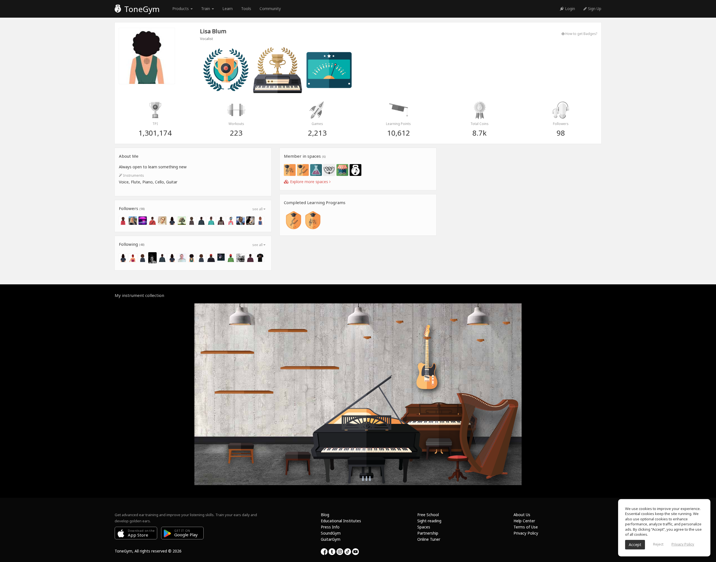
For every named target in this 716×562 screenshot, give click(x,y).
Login (569, 8)
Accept (635, 544)
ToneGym (141, 9)
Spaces (423, 527)
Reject (658, 544)
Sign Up (594, 8)
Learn (227, 8)
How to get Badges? (580, 33)
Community (270, 8)
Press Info (330, 527)
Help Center (524, 520)
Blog (325, 514)
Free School (428, 514)
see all (257, 209)
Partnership (427, 533)
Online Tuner (428, 539)
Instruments (133, 175)
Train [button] (206, 8)
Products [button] (181, 8)
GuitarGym (330, 539)
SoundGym (331, 533)
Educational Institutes (341, 520)
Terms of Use (526, 527)
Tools (246, 8)
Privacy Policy (526, 533)
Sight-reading (429, 520)
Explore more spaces (309, 181)
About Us (522, 514)
